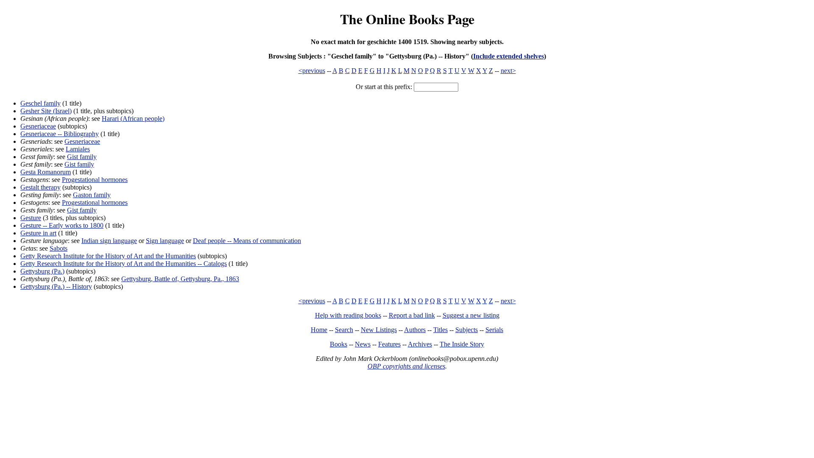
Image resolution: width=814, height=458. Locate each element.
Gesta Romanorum (45, 172)
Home (319, 329)
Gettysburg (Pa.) (42, 271)
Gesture (30, 217)
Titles (440, 329)
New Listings (379, 329)
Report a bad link (412, 315)
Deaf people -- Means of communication (247, 240)
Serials (494, 329)
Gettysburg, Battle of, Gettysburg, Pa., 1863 (180, 278)
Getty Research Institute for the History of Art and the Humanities (108, 256)
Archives (420, 344)
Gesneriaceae (38, 126)
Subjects (466, 329)
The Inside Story (462, 344)
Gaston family (92, 194)
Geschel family (40, 103)
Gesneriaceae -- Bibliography (59, 133)
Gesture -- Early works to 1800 (61, 225)
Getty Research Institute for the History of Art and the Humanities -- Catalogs (123, 263)
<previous (311, 70)
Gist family (82, 156)
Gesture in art (38, 233)
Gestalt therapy (40, 187)
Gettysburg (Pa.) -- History (56, 286)
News (363, 344)
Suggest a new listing (471, 315)
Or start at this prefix (383, 86)
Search (344, 329)
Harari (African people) (133, 118)
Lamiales (78, 149)
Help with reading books (348, 315)
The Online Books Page (407, 19)
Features (389, 344)
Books (338, 344)
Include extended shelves (508, 56)
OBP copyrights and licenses (406, 366)
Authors (415, 329)
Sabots (58, 248)
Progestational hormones (95, 179)
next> (508, 70)
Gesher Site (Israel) (46, 110)
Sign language (165, 240)
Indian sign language (109, 240)
